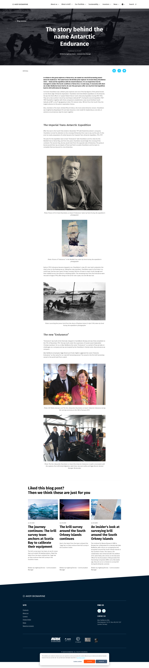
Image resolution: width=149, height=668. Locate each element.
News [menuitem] (115, 4)
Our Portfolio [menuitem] (79, 4)
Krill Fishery (25, 71)
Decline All (101, 661)
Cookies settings (77, 661)
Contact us (101, 616)
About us (25, 613)
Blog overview (21, 21)
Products (25, 610)
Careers (25, 616)
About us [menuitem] (54, 4)
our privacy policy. (81, 657)
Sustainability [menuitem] (93, 4)
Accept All (89, 661)
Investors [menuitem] (106, 4)
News (24, 623)
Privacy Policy (27, 619)
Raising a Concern (28, 626)
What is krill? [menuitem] (66, 4)
